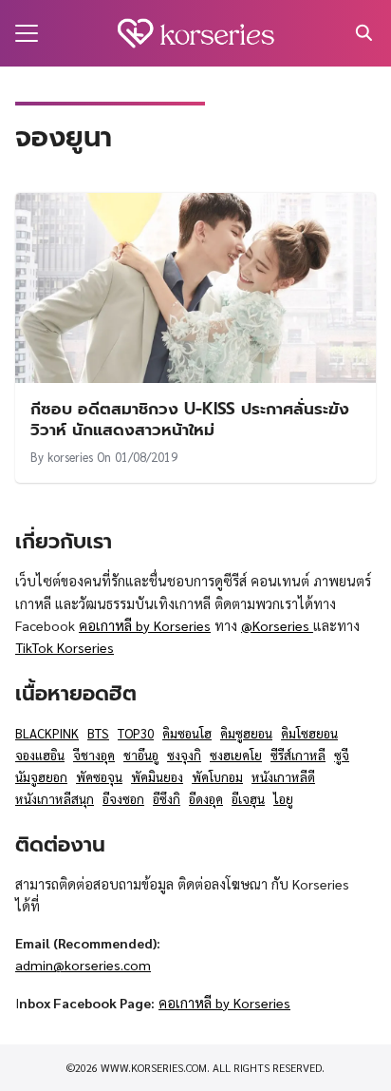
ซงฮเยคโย (236, 755)
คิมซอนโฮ (187, 733)
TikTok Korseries (64, 647)
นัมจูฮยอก (41, 777)
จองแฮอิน (40, 755)
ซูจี (341, 755)
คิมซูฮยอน (246, 733)
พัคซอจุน (99, 777)
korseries (70, 457)
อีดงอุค (206, 799)
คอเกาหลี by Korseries (145, 625)
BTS (98, 733)
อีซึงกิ (166, 799)
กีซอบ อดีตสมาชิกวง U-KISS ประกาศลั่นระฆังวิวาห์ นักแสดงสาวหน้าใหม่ (189, 419)
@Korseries (277, 625)
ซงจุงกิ (184, 755)
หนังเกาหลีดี (283, 777)
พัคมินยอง (157, 777)
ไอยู (283, 799)
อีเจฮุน (248, 799)
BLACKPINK (47, 733)
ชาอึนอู (140, 755)
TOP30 (136, 733)
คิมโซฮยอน (309, 733)
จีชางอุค (94, 755)
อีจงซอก (123, 799)
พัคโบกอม (217, 777)
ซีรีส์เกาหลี (298, 755)
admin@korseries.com (83, 964)
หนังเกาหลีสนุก (54, 799)
